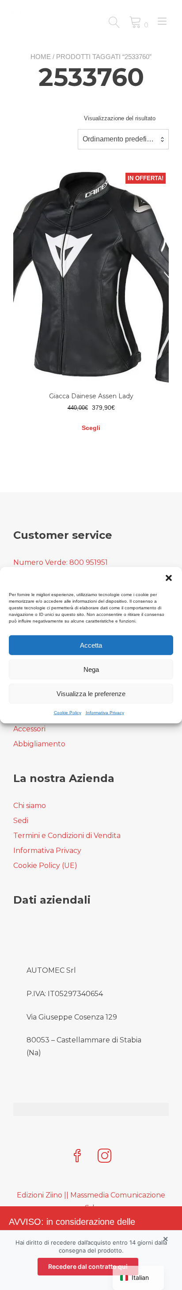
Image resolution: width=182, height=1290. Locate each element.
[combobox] (123, 139)
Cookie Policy (67, 712)
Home (40, 56)
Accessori (29, 729)
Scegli (91, 427)
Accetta (91, 645)
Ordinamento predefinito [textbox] (120, 139)
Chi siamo (29, 805)
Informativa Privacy (105, 712)
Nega (91, 669)
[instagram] (105, 1157)
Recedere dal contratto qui (88, 1266)
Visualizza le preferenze (91, 693)
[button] (168, 578)
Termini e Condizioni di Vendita (67, 835)
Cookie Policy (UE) (45, 865)
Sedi (20, 820)
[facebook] (77, 1157)
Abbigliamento (39, 744)
